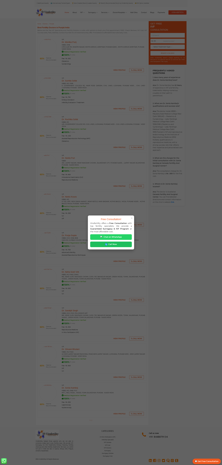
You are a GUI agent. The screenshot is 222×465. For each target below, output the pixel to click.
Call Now (112, 244)
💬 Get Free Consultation (207, 461)
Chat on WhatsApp (113, 237)
